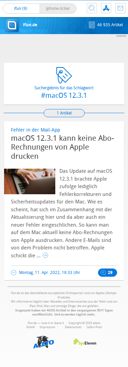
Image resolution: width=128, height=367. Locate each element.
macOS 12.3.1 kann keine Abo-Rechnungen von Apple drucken (62, 147)
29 (110, 272)
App (106, 8)
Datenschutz (73, 327)
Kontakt (120, 8)
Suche (92, 8)
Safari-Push (94, 327)
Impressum (47, 327)
